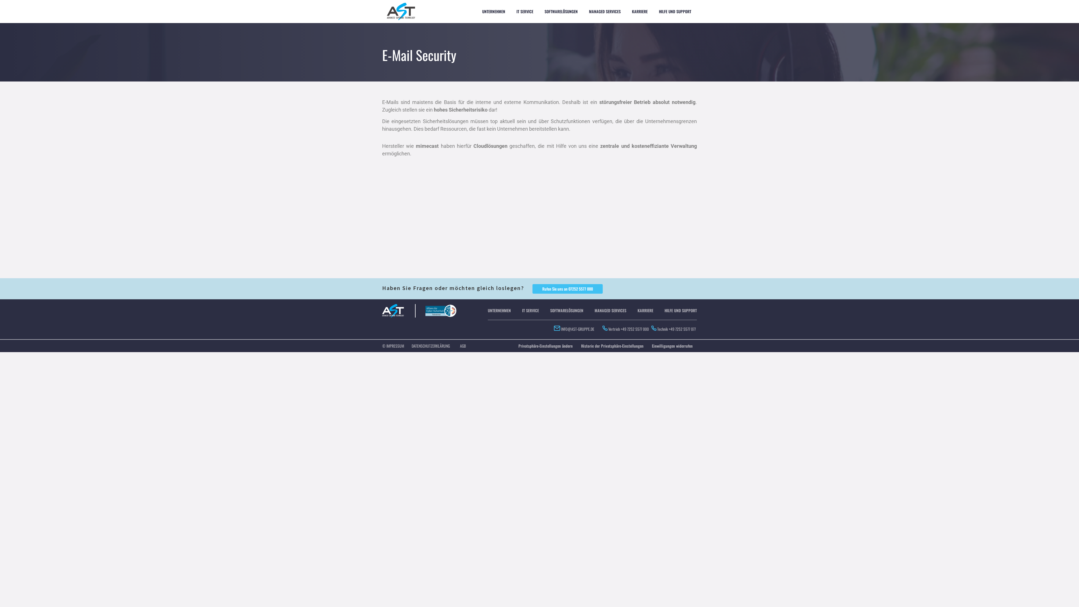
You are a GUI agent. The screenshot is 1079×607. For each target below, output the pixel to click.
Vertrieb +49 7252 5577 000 (628, 329)
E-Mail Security (419, 55)
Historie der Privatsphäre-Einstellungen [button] (612, 346)
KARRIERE (640, 11)
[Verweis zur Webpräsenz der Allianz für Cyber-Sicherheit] (440, 307)
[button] (567, 289)
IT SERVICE (524, 11)
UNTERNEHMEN (493, 11)
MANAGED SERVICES (605, 11)
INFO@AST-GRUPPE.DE (577, 329)
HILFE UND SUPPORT (675, 11)
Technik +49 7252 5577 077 (677, 329)
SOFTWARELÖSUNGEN (561, 11)
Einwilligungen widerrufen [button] (672, 346)
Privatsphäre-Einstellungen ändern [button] (545, 346)
